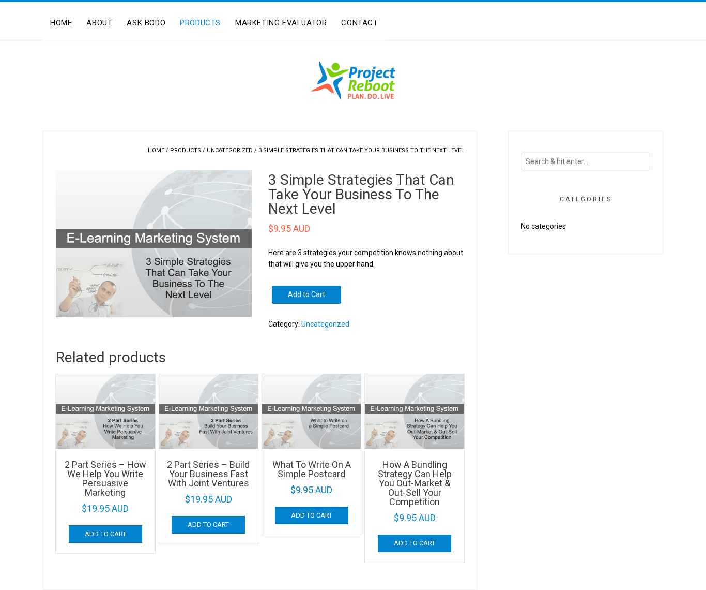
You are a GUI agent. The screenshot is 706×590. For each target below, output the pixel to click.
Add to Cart (306, 294)
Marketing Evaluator (281, 22)
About (99, 22)
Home (61, 22)
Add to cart (105, 534)
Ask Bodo (146, 22)
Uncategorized (230, 150)
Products (200, 22)
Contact (359, 22)
